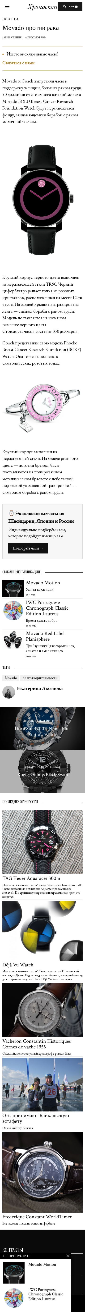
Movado (11, 678)
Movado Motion (43, 583)
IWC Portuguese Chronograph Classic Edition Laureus (47, 608)
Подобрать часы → (28, 548)
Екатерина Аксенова (40, 688)
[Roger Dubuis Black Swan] (42, 771)
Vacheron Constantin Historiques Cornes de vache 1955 (36, 1044)
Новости (10, 19)
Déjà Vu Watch (17, 965)
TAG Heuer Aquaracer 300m (31, 878)
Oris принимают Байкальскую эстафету (35, 1118)
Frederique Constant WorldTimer (37, 1217)
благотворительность (40, 678)
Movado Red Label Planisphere (45, 636)
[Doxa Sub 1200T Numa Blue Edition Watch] (42, 728)
